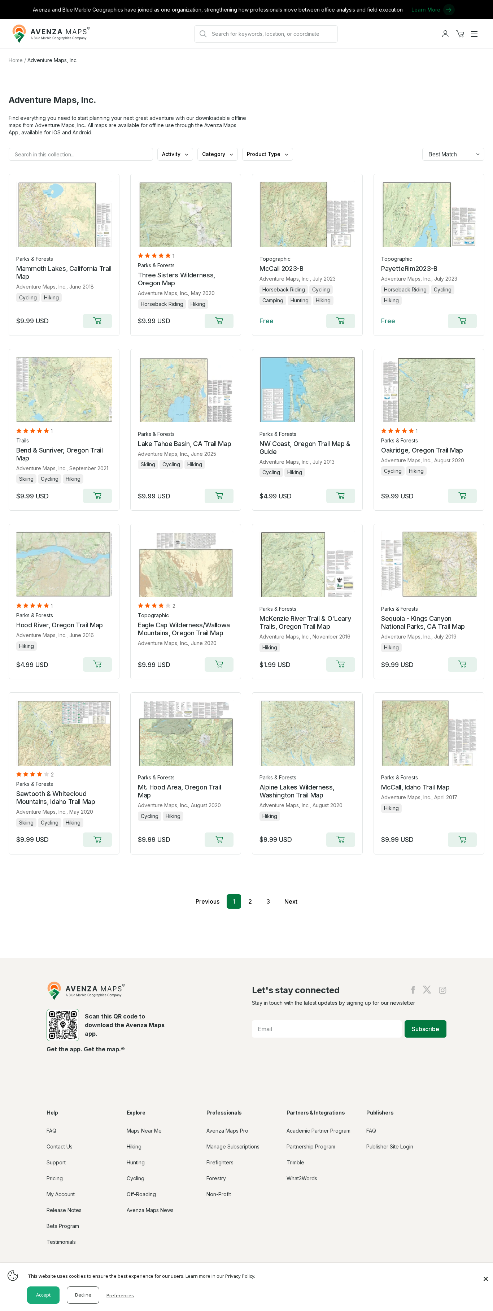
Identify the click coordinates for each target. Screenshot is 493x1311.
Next (290, 901)
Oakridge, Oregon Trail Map (422, 450)
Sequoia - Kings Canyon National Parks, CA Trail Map (423, 622)
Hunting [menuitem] (136, 1162)
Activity (172, 154)
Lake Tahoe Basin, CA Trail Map (184, 443)
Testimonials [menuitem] (61, 1242)
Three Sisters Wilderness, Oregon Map (176, 279)
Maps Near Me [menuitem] (144, 1131)
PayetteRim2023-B (409, 268)
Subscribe (425, 1029)
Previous (207, 901)
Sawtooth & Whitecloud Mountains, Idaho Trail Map (55, 797)
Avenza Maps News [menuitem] (150, 1210)
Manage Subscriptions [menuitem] (232, 1146)
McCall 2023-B (281, 268)
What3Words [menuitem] (302, 1178)
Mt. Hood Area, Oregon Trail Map (179, 791)
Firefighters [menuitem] (220, 1162)
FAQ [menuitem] (51, 1131)
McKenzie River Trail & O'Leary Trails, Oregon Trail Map (305, 622)
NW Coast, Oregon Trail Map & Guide (304, 447)
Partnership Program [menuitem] (311, 1146)
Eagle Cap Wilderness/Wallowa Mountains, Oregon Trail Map (184, 629)
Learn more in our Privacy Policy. (220, 1276)
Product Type (264, 154)
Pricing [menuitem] (55, 1178)
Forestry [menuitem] (216, 1178)
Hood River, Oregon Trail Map (59, 625)
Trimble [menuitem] (295, 1162)
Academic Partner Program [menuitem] (318, 1131)
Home (16, 60)
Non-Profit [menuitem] (218, 1194)
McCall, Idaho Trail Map (415, 787)
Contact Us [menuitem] (60, 1146)
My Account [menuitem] (61, 1194)
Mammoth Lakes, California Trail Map (64, 272)
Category (214, 154)
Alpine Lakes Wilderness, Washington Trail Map (296, 791)
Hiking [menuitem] (134, 1146)
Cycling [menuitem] (135, 1178)
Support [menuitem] (56, 1162)
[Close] (485, 1275)
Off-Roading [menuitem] (141, 1194)
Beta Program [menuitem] (63, 1226)
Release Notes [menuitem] (64, 1210)
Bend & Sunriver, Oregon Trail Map (59, 454)
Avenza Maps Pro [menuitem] (227, 1131)
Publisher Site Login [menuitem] (389, 1146)
